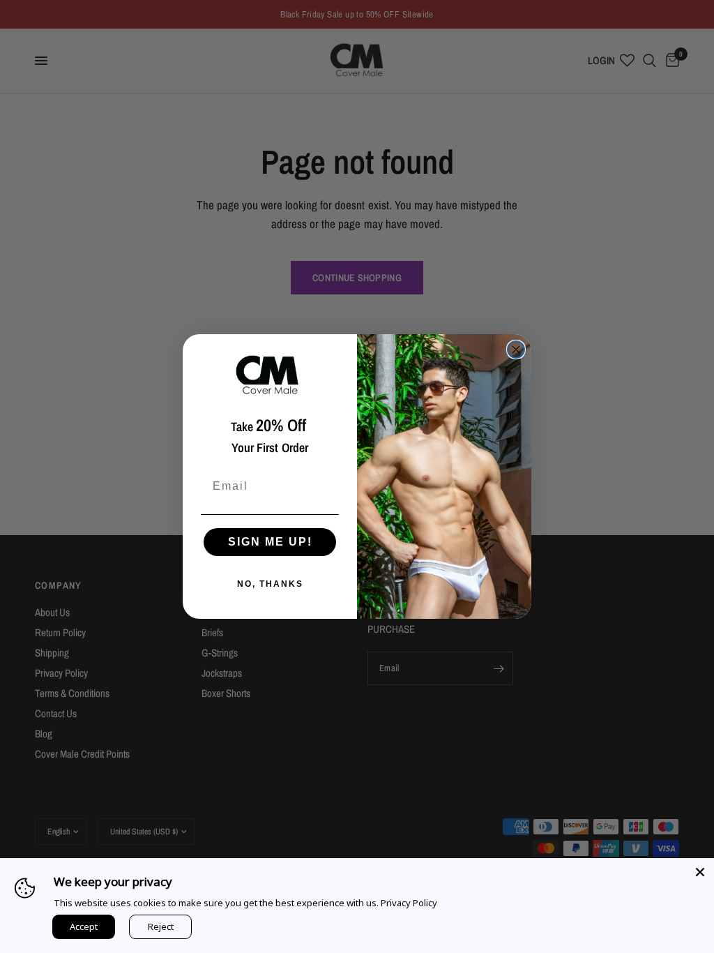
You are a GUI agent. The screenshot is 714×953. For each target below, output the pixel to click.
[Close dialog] (516, 349)
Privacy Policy (409, 902)
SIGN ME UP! (270, 542)
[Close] (700, 872)
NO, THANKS (270, 584)
